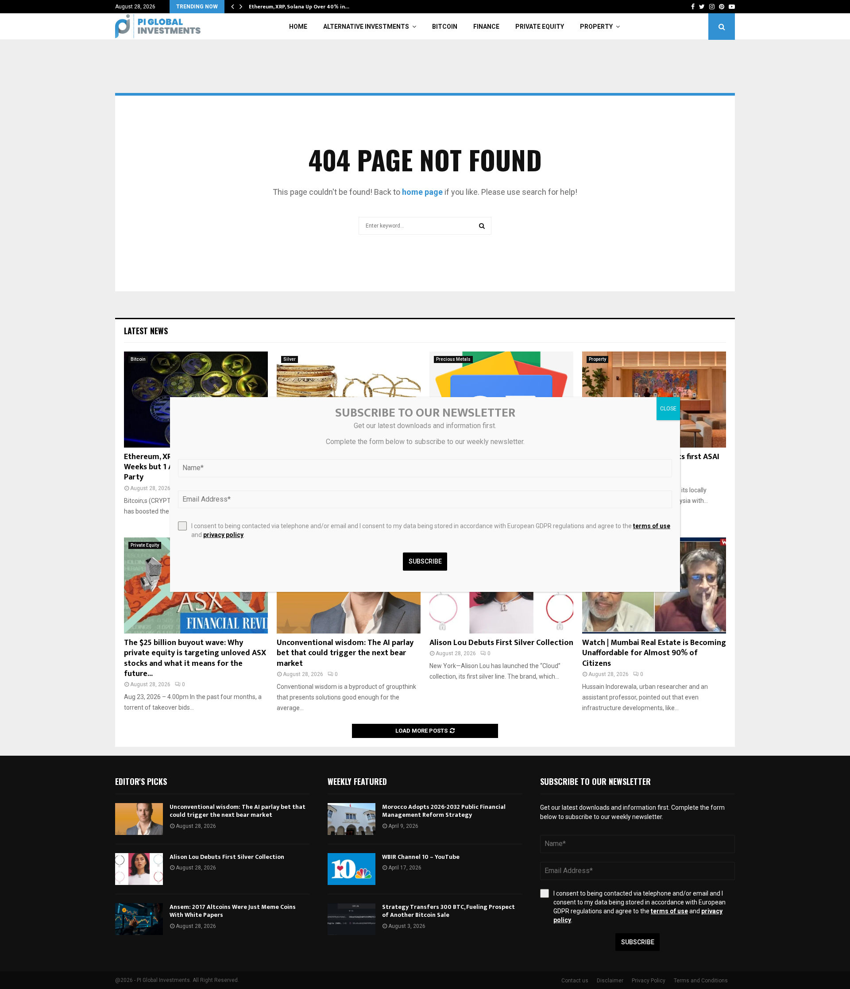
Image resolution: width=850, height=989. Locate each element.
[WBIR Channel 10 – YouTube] (351, 869)
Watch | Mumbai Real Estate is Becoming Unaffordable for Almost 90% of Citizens (654, 653)
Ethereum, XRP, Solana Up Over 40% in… (299, 6)
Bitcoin (444, 26)
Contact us (574, 980)
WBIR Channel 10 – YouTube (421, 857)
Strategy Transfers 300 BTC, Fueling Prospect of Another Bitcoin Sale (448, 911)
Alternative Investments (366, 26)
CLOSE (668, 409)
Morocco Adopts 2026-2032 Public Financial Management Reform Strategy (444, 811)
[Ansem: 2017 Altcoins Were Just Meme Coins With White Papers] (139, 919)
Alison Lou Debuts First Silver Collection (501, 642)
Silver (289, 359)
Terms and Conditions (701, 980)
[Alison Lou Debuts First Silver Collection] (139, 869)
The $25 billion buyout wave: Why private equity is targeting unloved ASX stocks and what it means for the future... (195, 658)
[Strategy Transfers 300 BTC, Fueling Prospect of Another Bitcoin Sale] (351, 919)
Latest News (146, 330)
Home (298, 26)
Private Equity (539, 26)
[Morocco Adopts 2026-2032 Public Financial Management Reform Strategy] (351, 819)
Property (596, 26)
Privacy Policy (648, 980)
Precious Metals (453, 359)
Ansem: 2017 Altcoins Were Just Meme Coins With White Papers (233, 911)
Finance (486, 26)
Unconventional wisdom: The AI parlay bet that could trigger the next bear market (345, 653)
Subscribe (637, 942)
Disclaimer (610, 980)
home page (422, 192)
